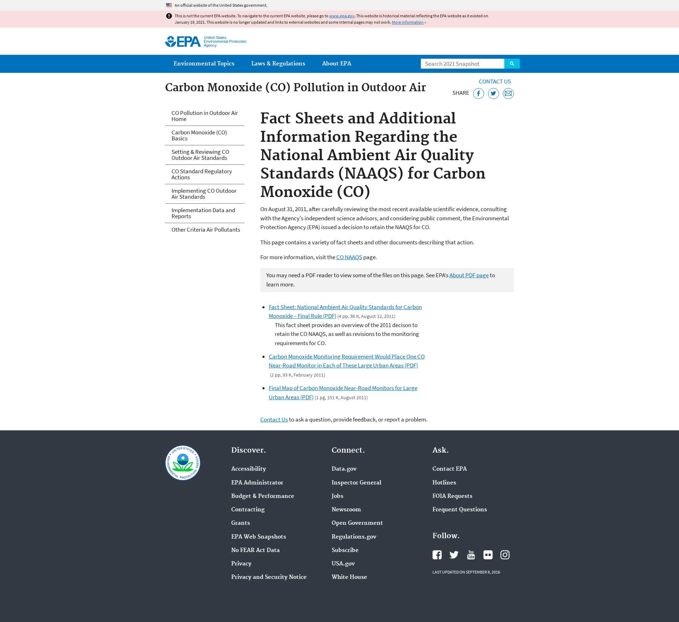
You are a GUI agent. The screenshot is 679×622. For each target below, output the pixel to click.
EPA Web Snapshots (258, 537)
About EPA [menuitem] (336, 63)
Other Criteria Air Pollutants (206, 229)
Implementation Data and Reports (203, 213)
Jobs (337, 496)
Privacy (241, 564)
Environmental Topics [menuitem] (204, 63)
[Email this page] (508, 93)
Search (512, 64)
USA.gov (343, 564)
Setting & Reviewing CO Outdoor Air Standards (200, 155)
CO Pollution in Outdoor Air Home (205, 116)
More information (408, 22)
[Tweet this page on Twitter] (493, 93)
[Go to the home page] (183, 41)
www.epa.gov (341, 15)
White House (349, 577)
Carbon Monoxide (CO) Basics (199, 135)
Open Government (357, 523)
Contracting (248, 510)
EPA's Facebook (437, 554)
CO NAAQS (349, 257)
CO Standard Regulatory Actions (202, 174)
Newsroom (346, 510)
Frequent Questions (460, 510)
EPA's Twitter (454, 554)
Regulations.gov (354, 537)
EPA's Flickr (488, 554)
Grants (240, 523)
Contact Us (495, 81)
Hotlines (444, 483)
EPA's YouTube (471, 554)
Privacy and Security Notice (269, 577)
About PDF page (469, 275)
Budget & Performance (262, 496)
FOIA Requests (452, 496)
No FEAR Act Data (255, 550)
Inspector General (356, 483)
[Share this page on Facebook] (478, 93)
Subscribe (345, 550)
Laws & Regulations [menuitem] (278, 63)
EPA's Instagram (505, 554)
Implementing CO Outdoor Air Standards (204, 193)
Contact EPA (450, 469)
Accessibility (248, 469)
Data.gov (344, 469)
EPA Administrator (257, 483)
